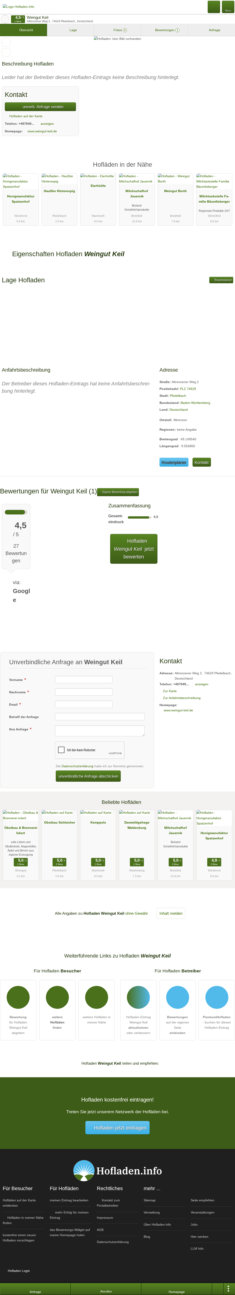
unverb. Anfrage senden (42, 106)
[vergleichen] (6, 52)
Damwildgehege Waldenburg (136, 825)
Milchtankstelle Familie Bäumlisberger (214, 198)
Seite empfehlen (202, 1200)
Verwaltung (152, 1212)
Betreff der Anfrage (24, 717)
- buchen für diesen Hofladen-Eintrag (217, 1022)
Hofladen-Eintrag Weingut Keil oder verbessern (138, 1025)
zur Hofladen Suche (5, 19)
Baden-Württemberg (195, 403)
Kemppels (98, 822)
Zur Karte (170, 691)
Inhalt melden (170, 913)
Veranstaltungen (202, 1212)
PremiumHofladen (225, 168)
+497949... (26, 123)
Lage (73, 30)
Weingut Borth (175, 191)
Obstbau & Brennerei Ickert (20, 830)
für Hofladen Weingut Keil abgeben (18, 1025)
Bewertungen (166, 30)
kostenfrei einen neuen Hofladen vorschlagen (19, 1237)
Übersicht (25, 30)
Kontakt (202, 462)
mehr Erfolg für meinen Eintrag (69, 1215)
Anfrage (214, 30)
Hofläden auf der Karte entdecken (19, 1202)
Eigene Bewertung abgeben (119, 492)
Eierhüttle (98, 186)
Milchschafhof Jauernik (137, 193)
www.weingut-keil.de (42, 131)
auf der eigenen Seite (177, 1025)
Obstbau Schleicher (59, 822)
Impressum (105, 1217)
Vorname (16, 680)
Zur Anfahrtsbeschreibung (182, 698)
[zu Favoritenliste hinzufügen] (6, 42)
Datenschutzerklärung (77, 766)
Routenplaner (223, 280)
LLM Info (197, 1248)
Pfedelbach (178, 395)
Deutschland (179, 409)
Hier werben (199, 1236)
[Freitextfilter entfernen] (214, 6)
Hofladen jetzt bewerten (134, 549)
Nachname (18, 692)
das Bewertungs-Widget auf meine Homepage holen (70, 1232)
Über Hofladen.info (157, 1224)
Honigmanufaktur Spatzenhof (20, 198)
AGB (100, 1230)
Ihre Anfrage (19, 729)
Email (14, 704)
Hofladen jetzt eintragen (120, 1128)
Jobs (194, 1224)
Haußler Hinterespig (59, 191)
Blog (147, 1236)
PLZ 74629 (188, 389)
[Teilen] (218, 1289)
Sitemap (150, 1200)
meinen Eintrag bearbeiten (69, 1200)
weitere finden (57, 1022)
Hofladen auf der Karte (25, 116)
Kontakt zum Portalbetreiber (108, 1202)
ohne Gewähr (136, 913)
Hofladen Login (18, 1271)
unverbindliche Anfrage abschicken (88, 776)
